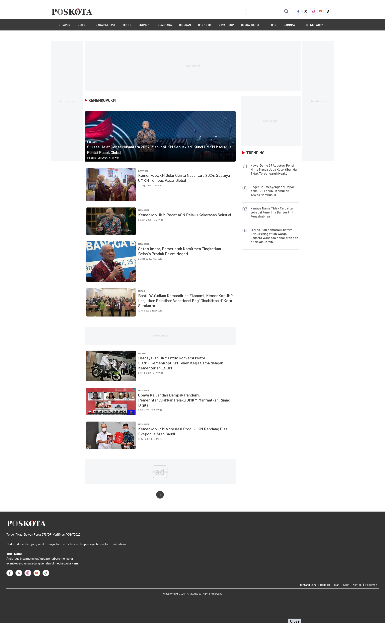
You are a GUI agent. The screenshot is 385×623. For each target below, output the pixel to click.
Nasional (144, 210)
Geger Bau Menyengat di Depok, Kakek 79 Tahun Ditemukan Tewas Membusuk (272, 191)
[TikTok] (328, 11)
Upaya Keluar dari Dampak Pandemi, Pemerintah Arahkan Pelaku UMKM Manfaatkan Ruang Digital (184, 399)
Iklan (336, 584)
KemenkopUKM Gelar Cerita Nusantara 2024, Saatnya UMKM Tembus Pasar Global (184, 178)
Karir (346, 584)
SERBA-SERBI (250, 24)
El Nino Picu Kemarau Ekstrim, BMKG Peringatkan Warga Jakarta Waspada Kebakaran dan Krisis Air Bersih (274, 236)
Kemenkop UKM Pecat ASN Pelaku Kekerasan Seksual (184, 214)
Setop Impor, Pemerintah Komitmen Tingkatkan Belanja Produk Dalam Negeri (179, 251)
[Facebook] (298, 11)
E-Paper (64, 24)
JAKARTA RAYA (105, 24)
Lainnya (289, 24)
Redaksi (325, 584)
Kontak (357, 584)
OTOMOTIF (205, 24)
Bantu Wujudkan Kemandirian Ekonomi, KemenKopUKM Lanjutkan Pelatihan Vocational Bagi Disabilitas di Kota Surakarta (186, 300)
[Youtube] (320, 11)
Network (316, 24)
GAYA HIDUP (226, 24)
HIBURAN (185, 24)
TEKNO (126, 24)
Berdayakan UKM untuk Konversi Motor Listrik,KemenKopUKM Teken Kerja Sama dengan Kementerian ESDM (180, 362)
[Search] (286, 11)
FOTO (273, 24)
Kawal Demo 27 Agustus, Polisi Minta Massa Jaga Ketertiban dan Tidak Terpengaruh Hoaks (274, 169)
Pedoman (371, 584)
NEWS (81, 24)
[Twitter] (305, 11)
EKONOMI (144, 24)
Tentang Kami (308, 584)
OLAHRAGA (165, 24)
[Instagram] (313, 11)
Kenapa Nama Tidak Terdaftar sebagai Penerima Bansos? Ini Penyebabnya (272, 212)
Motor (142, 353)
